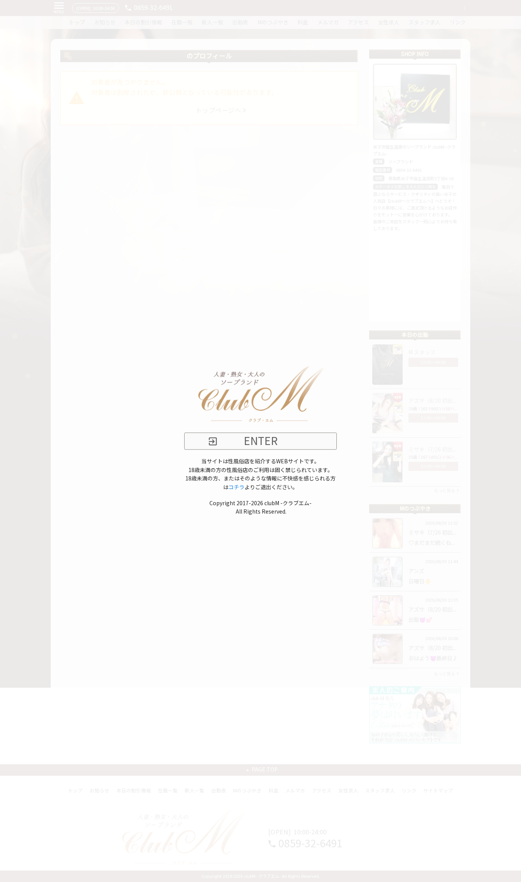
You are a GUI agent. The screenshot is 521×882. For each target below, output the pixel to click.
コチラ (236, 487)
